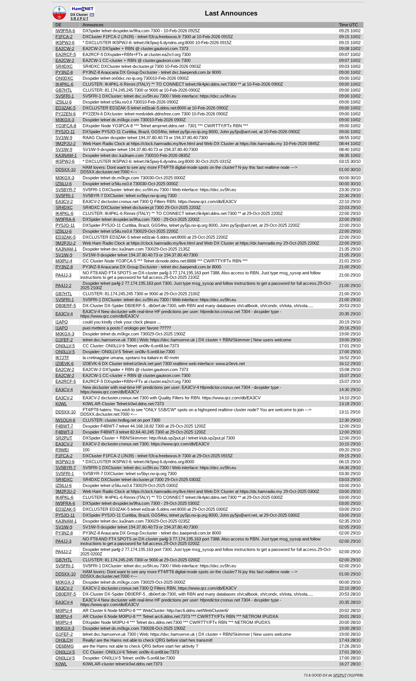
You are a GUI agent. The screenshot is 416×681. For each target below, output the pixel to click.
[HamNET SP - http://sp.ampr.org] (82, 11)
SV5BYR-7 (65, 190)
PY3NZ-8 (64, 72)
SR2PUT (63, 438)
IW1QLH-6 (65, 420)
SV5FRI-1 (64, 96)
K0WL (61, 404)
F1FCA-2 (63, 37)
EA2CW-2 (64, 48)
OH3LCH (64, 640)
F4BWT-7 (64, 426)
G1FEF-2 (64, 340)
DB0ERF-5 (65, 305)
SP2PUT (339, 675)
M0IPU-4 (63, 261)
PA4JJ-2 (63, 285)
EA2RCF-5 (65, 54)
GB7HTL (63, 90)
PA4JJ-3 (63, 275)
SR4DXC (64, 66)
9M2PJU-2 (65, 143)
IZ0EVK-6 (64, 363)
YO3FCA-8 (65, 126)
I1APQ (61, 322)
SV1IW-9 (63, 137)
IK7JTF (62, 357)
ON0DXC (64, 78)
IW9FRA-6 (65, 31)
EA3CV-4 (64, 314)
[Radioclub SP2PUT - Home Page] (59, 19)
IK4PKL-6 (64, 84)
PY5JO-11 (65, 132)
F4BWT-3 (64, 432)
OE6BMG (64, 646)
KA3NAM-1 (66, 155)
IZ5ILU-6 (63, 102)
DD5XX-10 (65, 169)
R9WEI (62, 450)
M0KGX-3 (64, 120)
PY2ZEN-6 (65, 114)
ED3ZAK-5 (65, 108)
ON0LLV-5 (65, 346)
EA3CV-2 (64, 201)
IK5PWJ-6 (64, 42)
